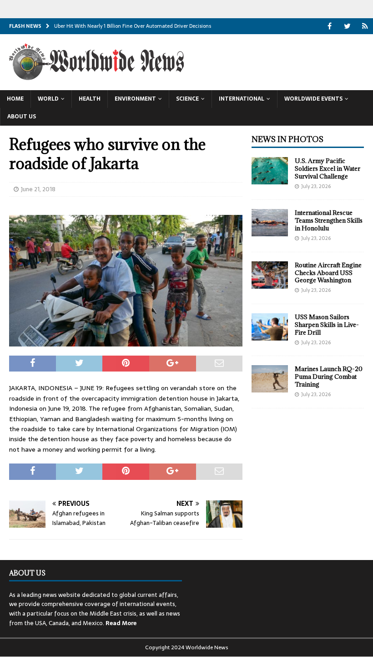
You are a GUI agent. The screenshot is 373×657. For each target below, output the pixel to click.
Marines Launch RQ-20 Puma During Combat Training (329, 376)
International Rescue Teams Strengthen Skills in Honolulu (329, 220)
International (241, 98)
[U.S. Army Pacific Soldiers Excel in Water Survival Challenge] (270, 170)
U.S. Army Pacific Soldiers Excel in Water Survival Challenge (327, 168)
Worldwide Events (313, 98)
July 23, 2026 (316, 186)
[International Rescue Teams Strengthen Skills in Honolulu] (270, 222)
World (48, 98)
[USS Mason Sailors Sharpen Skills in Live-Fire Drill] (270, 327)
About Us (21, 116)
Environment (135, 98)
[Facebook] (330, 26)
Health (90, 98)
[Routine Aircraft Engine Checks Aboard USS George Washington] (270, 275)
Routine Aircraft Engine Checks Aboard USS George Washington (328, 273)
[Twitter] (347, 26)
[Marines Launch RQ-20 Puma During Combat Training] (270, 378)
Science (187, 98)
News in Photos (287, 139)
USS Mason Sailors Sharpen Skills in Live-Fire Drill (327, 324)
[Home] (365, 26)
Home (15, 98)
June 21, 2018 (38, 189)
